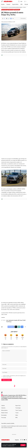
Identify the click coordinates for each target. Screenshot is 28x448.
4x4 (7, 320)
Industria (11, 9)
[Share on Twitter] (7, 18)
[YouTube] (24, 440)
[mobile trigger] (2, 1)
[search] (19, 1)
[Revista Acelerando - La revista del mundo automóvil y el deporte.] (8, 1)
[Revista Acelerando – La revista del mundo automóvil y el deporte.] (5, 439)
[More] (13, 18)
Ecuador (15, 320)
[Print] (11, 18)
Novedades (17, 9)
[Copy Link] (9, 18)
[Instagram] (26, 440)
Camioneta (10, 320)
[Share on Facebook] (5, 18)
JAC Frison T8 (21, 320)
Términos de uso (11, 445)
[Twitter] (22, 440)
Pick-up (9, 321)
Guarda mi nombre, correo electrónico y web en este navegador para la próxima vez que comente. (14, 376)
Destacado (4, 9)
